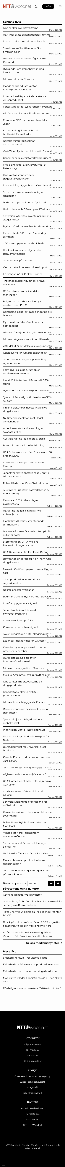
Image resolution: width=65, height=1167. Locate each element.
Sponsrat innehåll (32, 1093)
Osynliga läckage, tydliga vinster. (22, 894)
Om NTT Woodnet (32, 1125)
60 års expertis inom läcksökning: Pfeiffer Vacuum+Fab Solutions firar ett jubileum (27, 934)
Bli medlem (32, 1050)
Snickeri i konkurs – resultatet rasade (25, 957)
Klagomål (32, 1087)
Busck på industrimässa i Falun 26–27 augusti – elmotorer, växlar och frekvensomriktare (31, 924)
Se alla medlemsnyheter (43, 942)
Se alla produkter (33, 1061)
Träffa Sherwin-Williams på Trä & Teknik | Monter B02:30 (32, 913)
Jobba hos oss (32, 1119)
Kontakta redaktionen (32, 1108)
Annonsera (32, 1055)
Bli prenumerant (32, 1044)
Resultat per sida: (15, 883)
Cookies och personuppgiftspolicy (32, 1076)
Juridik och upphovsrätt (32, 1081)
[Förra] (51, 883)
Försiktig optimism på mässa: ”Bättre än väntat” (32, 988)
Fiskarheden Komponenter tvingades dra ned (30, 971)
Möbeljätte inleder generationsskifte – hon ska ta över (32, 980)
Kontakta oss (32, 1114)
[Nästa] (58, 883)
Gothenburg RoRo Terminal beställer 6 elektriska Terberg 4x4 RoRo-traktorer (32, 903)
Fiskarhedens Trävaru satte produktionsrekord (31, 964)
